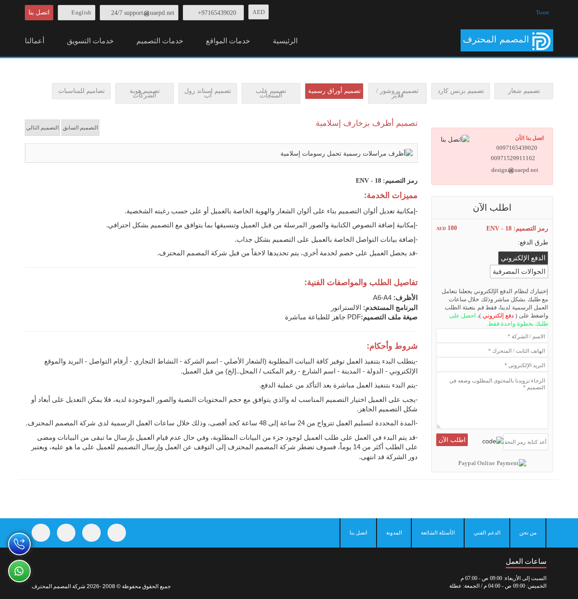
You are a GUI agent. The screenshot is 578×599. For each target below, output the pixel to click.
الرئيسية (285, 41)
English (81, 12)
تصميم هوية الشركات (145, 93)
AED (258, 12)
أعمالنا (34, 41)
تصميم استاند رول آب (207, 93)
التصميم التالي (42, 127)
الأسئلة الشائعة (438, 533)
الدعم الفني (487, 533)
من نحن (527, 533)
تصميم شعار (524, 91)
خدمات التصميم (159, 41)
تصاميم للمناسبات (81, 91)
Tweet (542, 12)
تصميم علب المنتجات (271, 93)
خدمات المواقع (228, 41)
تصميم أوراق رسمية (334, 91)
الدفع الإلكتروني (523, 258)
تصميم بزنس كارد (461, 91)
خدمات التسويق (90, 41)
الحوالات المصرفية (519, 271)
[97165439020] (19, 544)
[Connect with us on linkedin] (116, 533)
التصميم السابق (80, 127)
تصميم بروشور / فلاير (397, 93)
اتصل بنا (39, 12)
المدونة (394, 533)
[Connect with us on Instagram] (91, 533)
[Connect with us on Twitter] (66, 533)
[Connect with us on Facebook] (41, 533)
